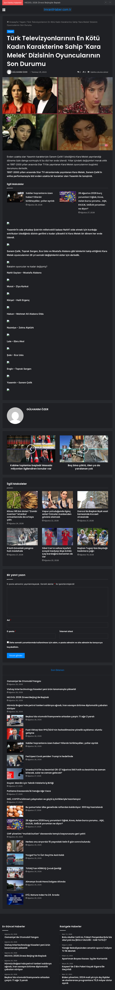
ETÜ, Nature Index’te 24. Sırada (42, 894)
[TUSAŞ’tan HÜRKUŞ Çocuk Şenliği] (15, 872)
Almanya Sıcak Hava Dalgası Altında (45, 881)
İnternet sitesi (66, 631)
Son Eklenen (57, 670)
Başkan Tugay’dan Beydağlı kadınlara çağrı (92, 549)
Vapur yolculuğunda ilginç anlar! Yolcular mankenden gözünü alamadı (56, 514)
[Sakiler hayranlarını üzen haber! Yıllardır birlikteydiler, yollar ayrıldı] (15, 196)
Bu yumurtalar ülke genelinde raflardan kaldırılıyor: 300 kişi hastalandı (64, 807)
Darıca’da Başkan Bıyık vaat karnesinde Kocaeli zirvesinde (92, 514)
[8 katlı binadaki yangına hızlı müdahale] (22, 536)
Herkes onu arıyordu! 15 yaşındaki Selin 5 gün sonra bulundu (58, 841)
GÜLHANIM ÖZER (19, 72)
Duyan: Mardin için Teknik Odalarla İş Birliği (30, 782)
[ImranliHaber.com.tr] (57, 9)
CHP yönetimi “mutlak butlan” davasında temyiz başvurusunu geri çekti (46, 833)
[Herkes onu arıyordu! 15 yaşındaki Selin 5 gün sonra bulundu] (15, 845)
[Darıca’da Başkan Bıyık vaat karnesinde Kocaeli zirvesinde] (92, 499)
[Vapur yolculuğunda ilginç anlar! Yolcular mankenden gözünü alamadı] (57, 499)
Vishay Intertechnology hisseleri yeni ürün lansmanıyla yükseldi (41, 689)
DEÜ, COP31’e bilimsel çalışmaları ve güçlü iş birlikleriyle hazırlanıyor (44, 799)
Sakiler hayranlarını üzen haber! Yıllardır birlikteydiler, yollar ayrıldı (40, 197)
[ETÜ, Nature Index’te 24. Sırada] (15, 899)
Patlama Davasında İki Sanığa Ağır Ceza (29, 791)
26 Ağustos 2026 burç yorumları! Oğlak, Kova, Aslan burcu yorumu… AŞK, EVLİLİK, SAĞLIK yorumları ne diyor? (92, 201)
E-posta (11, 631)
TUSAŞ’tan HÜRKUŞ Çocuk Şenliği (43, 868)
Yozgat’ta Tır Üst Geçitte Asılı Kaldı (45, 855)
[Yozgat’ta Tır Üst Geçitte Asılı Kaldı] (15, 859)
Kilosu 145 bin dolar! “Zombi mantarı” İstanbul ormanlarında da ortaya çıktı (22, 515)
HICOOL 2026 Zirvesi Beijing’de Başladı (42, 2)
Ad (9, 620)
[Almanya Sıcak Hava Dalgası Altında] (15, 885)
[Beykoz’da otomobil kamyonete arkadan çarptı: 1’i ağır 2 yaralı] (15, 720)
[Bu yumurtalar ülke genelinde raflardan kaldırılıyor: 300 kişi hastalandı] (15, 811)
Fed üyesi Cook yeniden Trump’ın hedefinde (49, 756)
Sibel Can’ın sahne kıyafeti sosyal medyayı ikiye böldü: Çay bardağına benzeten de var (57, 552)
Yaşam (22, 22)
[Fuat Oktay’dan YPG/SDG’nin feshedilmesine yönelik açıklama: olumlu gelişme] (15, 734)
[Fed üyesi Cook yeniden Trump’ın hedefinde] (15, 760)
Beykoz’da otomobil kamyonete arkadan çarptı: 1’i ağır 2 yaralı (60, 716)
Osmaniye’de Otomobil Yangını (24, 681)
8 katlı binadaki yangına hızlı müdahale (20, 549)
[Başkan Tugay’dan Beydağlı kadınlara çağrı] (92, 536)
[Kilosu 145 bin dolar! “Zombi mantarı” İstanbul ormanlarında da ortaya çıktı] (22, 499)
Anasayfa (13, 22)
